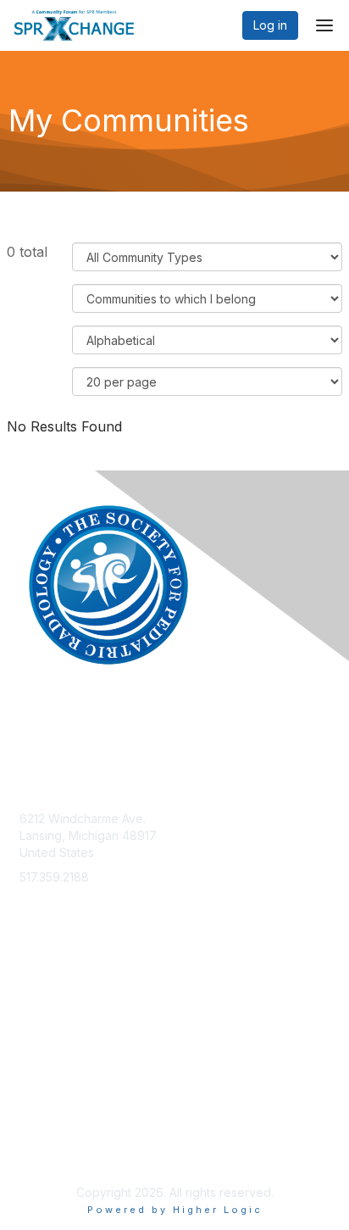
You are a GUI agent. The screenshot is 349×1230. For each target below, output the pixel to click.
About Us (44, 1134)
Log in (270, 25)
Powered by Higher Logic (175, 1210)
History (38, 1022)
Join (31, 989)
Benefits (42, 1005)
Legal (34, 1150)
